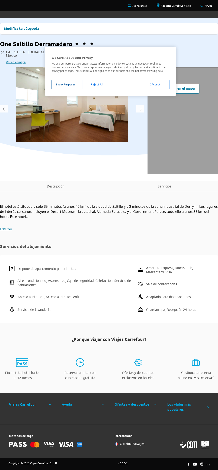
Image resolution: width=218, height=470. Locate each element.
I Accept (155, 84)
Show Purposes (66, 84)
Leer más (6, 229)
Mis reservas (139, 5)
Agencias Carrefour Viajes (176, 5)
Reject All (97, 84)
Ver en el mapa (16, 62)
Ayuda (208, 5)
